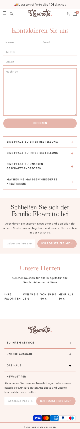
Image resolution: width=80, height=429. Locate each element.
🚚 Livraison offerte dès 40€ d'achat (40, 4)
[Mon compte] (68, 14)
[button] (11, 14)
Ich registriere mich (57, 243)
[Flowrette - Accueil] (40, 13)
